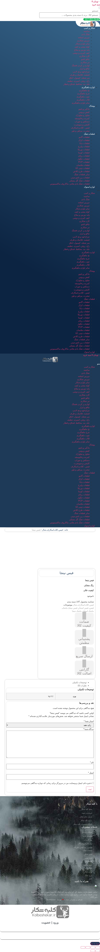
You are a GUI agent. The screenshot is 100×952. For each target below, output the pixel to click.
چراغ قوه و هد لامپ (81, 72)
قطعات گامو (84, 137)
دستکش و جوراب (82, 121)
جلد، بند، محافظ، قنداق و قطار (76, 84)
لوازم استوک (89, 187)
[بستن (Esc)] (98, 947)
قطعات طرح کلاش (81, 171)
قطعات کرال (84, 140)
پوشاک (92, 106)
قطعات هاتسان (83, 165)
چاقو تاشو (85, 59)
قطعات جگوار (84, 159)
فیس (91, 608)
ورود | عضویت (50, 922)
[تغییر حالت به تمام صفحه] (88, 947)
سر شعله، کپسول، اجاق (79, 78)
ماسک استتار (88, 611)
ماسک (65, 608)
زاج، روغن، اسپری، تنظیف (78, 81)
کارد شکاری (84, 56)
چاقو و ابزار (85, 68)
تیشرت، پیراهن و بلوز (80, 131)
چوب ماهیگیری (83, 96)
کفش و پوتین (84, 112)
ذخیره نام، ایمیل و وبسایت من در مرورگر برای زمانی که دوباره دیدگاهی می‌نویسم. (56, 783)
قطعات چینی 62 (83, 168)
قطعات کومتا (84, 153)
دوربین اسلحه (84, 37)
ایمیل (91, 773)
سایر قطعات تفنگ (82, 174)
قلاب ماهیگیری (83, 100)
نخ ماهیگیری (84, 90)
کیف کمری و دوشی (81, 53)
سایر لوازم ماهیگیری (81, 103)
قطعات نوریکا (84, 149)
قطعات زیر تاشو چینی (80, 177)
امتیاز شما (89, 721)
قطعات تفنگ (89, 134)
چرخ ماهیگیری (83, 93)
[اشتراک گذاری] (93, 947)
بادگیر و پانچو (84, 109)
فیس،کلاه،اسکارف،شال (52, 530)
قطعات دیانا (84, 143)
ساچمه (87, 31)
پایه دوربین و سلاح (82, 50)
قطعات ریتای (84, 156)
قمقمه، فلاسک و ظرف (80, 75)
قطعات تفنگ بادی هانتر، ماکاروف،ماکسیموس (70, 184)
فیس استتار (83, 608)
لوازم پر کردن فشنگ (81, 65)
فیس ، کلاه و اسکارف (80, 128)
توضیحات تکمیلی (79, 682)
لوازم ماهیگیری (88, 87)
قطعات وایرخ (84, 146)
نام (92, 762)
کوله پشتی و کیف (82, 47)
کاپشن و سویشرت (82, 125)
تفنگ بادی (85, 34)
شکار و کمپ (89, 28)
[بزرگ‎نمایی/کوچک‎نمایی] (83, 947)
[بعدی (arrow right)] (93, 951)
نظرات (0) (82, 685)
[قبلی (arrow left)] (98, 951)
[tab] (47, 682)
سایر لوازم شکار (82, 44)
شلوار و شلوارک (83, 115)
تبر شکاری (85, 62)
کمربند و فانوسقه (82, 118)
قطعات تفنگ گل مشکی (79, 181)
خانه (66, 530)
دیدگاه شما (88, 729)
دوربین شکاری (83, 40)
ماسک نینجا (77, 611)
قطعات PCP (84, 162)
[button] (99, 7)
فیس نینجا (73, 608)
